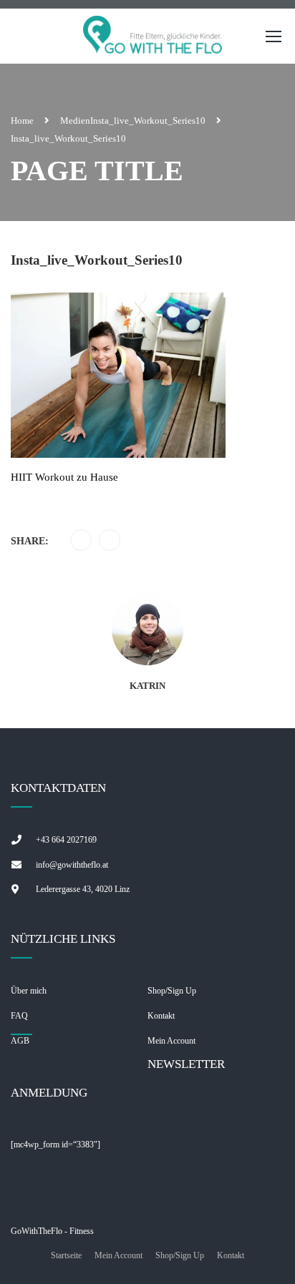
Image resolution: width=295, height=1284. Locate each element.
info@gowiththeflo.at (72, 865)
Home (22, 120)
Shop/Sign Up (172, 991)
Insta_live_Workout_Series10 (147, 120)
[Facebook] (81, 541)
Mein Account (118, 1255)
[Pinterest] (110, 541)
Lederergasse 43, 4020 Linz (83, 889)
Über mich (29, 991)
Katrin (147, 685)
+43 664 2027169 (66, 840)
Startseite (66, 1255)
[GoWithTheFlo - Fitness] (153, 40)
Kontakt (230, 1255)
